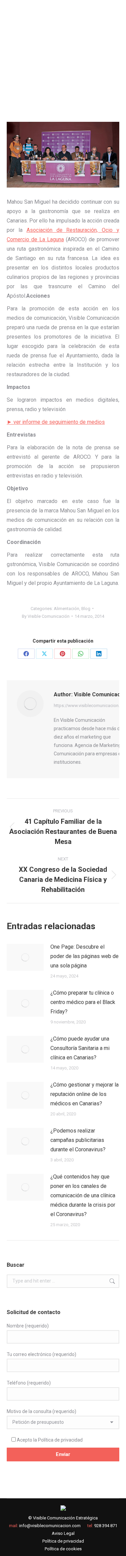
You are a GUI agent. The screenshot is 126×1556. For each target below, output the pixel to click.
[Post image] (25, 957)
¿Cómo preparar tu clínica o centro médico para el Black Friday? (82, 1002)
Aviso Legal (63, 1533)
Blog (85, 608)
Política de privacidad (60, 1440)
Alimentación (66, 608)
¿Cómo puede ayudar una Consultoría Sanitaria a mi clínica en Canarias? (80, 1048)
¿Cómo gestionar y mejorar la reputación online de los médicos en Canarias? (84, 1094)
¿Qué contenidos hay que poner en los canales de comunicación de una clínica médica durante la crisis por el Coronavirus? (82, 1195)
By (46, 616)
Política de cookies (63, 1548)
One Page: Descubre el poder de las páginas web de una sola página (84, 956)
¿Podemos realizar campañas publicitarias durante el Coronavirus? (78, 1140)
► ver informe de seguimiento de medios (56, 422)
